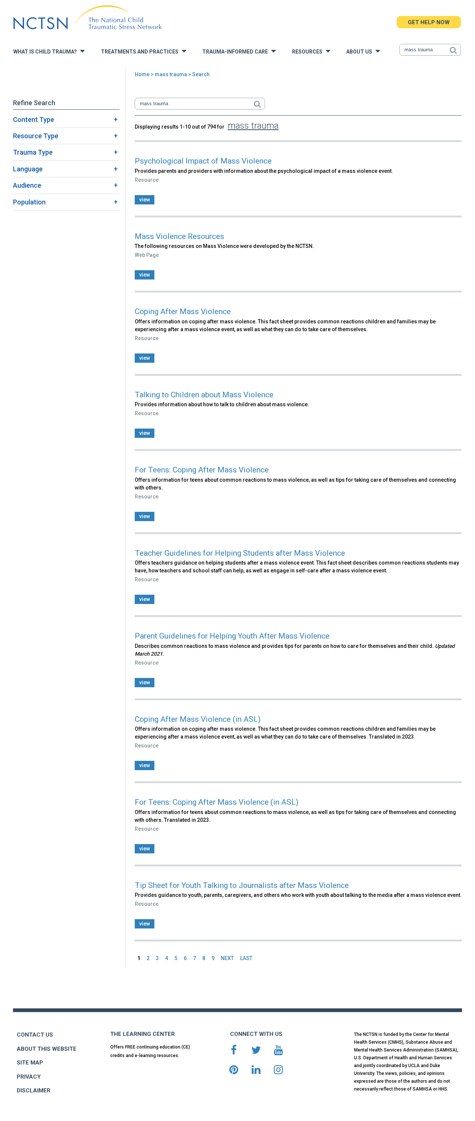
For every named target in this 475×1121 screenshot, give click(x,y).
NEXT (227, 958)
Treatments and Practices (141, 52)
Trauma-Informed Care (236, 52)
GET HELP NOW (429, 22)
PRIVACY (29, 1076)
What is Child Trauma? (46, 52)
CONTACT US (35, 1034)
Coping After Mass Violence (183, 311)
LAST (246, 958)
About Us (361, 52)
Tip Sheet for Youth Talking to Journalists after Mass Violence (242, 885)
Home (142, 74)
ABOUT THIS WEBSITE (46, 1049)
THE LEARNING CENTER (142, 1034)
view (144, 200)
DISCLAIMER (33, 1090)
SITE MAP (30, 1062)
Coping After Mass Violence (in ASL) (198, 719)
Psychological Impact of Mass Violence (203, 160)
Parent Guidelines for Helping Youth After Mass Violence (232, 635)
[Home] (87, 17)
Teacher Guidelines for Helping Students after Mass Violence (240, 553)
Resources (309, 52)
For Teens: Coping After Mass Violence (202, 469)
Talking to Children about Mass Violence (204, 394)
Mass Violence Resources (179, 236)
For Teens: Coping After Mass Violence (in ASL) (216, 802)
